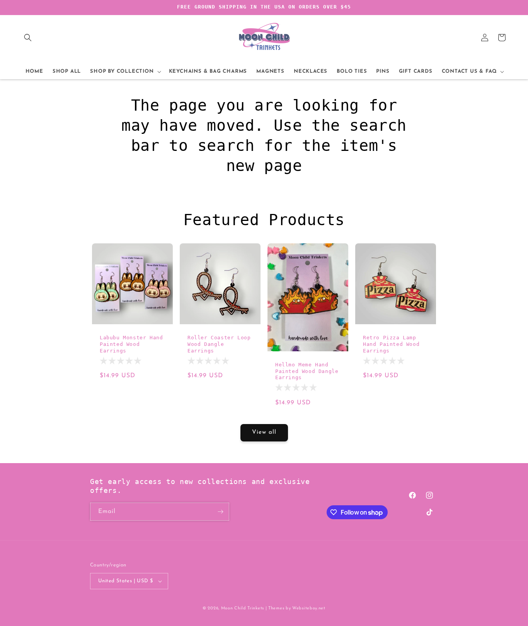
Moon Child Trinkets (242, 608)
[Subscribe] (220, 512)
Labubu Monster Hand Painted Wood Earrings (131, 344)
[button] (27, 37)
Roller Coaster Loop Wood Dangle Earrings (218, 344)
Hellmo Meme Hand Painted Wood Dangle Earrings (306, 371)
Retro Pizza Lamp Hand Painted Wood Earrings (391, 344)
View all (264, 432)
